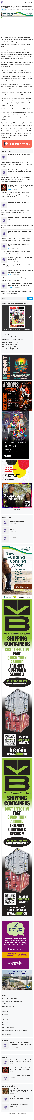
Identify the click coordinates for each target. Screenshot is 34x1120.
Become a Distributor (8, 1006)
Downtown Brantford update (17, 536)
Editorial (5, 1040)
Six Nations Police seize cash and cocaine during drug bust (19, 520)
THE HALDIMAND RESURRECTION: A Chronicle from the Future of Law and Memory (20, 1044)
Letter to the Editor (8, 1086)
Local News (11, 287)
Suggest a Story (6, 1034)
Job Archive (5, 1017)
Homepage (5, 1014)
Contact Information (7, 1009)
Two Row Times (10, 1116)
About (9, 1113)
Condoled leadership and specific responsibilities (19, 1105)
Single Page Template (8, 1027)
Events (9, 189)
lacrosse (10, 174)
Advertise (14, 1113)
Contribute (5, 1011)
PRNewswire (6, 1025)
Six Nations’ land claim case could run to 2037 (20, 528)
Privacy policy (6, 1022)
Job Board (5, 1019)
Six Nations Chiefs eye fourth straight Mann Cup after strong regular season (20, 1060)
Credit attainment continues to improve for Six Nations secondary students (20, 1097)
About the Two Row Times (9, 998)
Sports (9, 157)
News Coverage (7, 517)
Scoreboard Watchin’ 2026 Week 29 (19, 202)
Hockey (4, 9)
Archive (4, 1004)
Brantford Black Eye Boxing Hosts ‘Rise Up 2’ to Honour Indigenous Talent (21, 1068)
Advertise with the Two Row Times (12, 1001)
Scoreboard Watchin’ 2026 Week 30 (19, 154)
